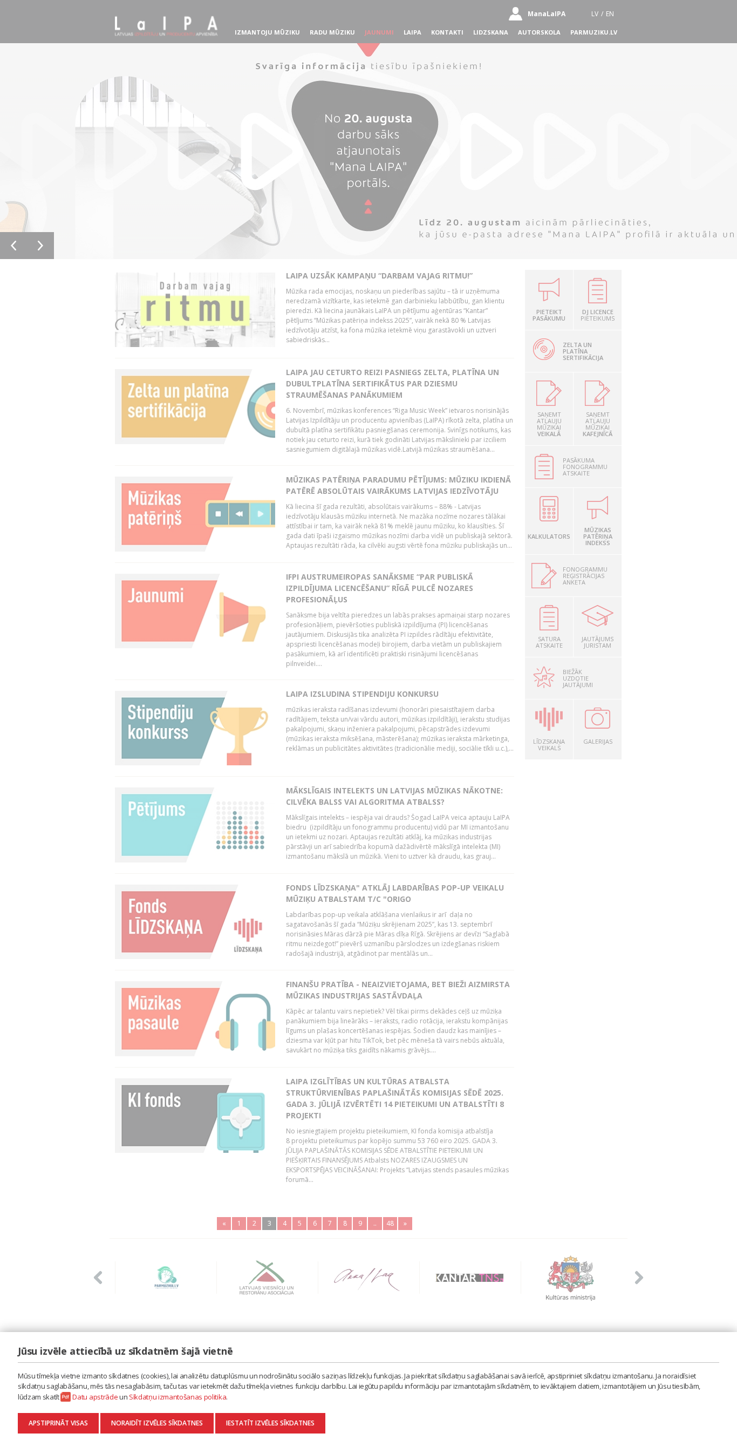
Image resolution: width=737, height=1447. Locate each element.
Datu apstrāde (95, 1397)
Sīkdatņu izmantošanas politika (177, 1397)
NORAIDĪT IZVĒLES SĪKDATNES (157, 1423)
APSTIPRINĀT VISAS (58, 1423)
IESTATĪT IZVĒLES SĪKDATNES (270, 1423)
